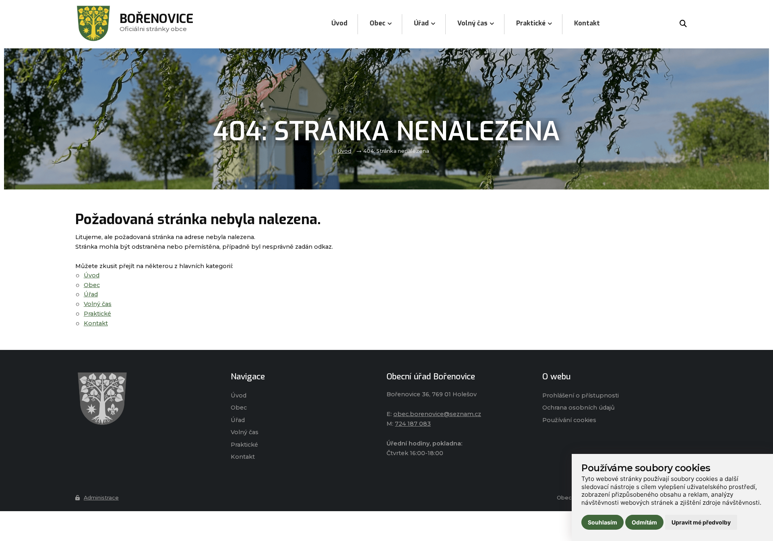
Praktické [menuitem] (531, 23)
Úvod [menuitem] (339, 23)
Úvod (344, 151)
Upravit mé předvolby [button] (701, 522)
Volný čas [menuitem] (472, 23)
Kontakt (96, 323)
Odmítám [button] (644, 522)
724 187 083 (413, 423)
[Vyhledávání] (683, 24)
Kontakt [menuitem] (587, 23)
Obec (92, 285)
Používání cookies (569, 420)
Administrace (101, 498)
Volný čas (98, 304)
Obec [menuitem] (377, 23)
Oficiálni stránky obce (156, 24)
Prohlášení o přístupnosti (580, 395)
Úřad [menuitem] (421, 23)
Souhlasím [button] (602, 522)
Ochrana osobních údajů (578, 407)
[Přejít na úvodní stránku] (145, 399)
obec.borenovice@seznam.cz (437, 414)
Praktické (97, 313)
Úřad (91, 294)
